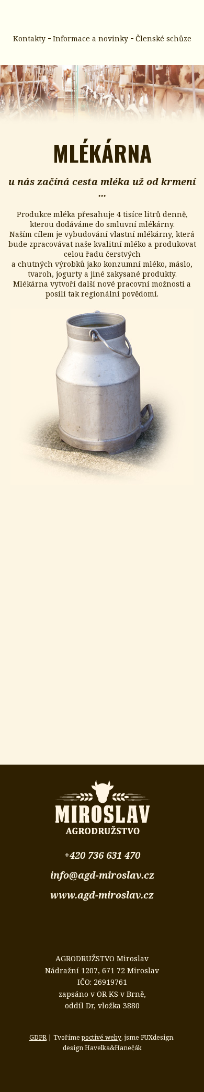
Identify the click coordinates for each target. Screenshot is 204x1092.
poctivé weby (101, 1037)
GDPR (38, 1037)
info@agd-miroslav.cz (102, 875)
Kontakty (29, 38)
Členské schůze (163, 38)
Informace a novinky (90, 38)
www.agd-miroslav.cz (102, 895)
